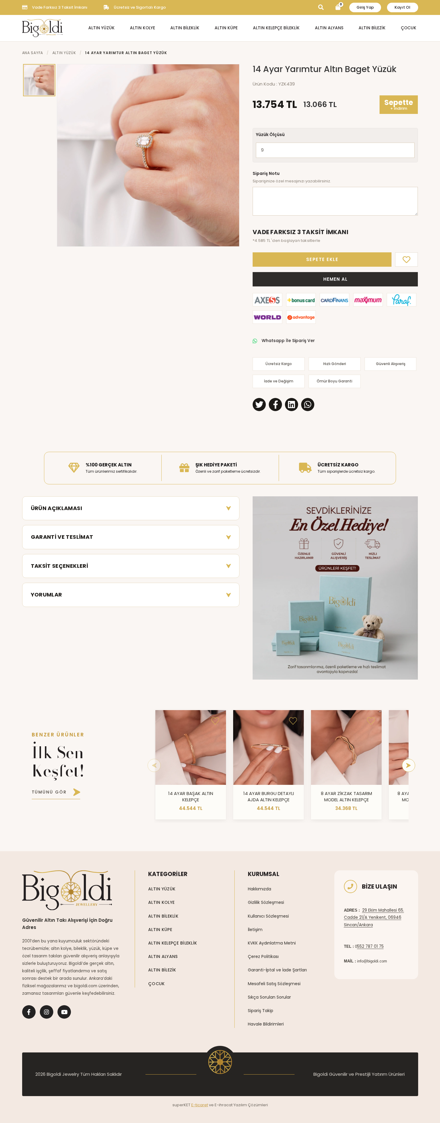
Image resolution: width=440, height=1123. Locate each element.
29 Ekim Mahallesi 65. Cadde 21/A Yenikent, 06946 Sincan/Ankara (374, 917)
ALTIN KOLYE (142, 28)
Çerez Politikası (263, 956)
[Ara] (321, 7)
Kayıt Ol (402, 7)
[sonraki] (408, 765)
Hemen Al (335, 279)
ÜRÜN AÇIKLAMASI (56, 508)
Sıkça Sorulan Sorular (269, 997)
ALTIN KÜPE (226, 28)
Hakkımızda (259, 889)
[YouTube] (64, 1012)
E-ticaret (199, 1105)
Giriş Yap (365, 7)
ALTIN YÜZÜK (101, 28)
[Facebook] (29, 1012)
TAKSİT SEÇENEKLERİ (59, 566)
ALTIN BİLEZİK (372, 28)
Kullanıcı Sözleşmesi (268, 916)
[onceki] (154, 765)
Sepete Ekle (322, 259)
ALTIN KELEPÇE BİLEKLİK (276, 28)
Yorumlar (46, 594)
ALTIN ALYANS (329, 28)
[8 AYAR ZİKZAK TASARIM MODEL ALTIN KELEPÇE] (346, 747)
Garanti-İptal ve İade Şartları (277, 970)
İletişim (255, 930)
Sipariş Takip (260, 1011)
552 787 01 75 (370, 946)
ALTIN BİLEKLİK (184, 28)
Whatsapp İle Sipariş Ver (288, 341)
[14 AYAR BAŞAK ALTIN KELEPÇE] (190, 747)
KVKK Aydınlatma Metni (272, 943)
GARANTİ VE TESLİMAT (62, 537)
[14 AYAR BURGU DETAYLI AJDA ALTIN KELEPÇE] (268, 747)
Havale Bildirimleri (266, 1024)
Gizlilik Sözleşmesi (266, 902)
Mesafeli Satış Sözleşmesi (274, 984)
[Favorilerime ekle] (215, 720)
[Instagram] (46, 1012)
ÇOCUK (408, 28)
